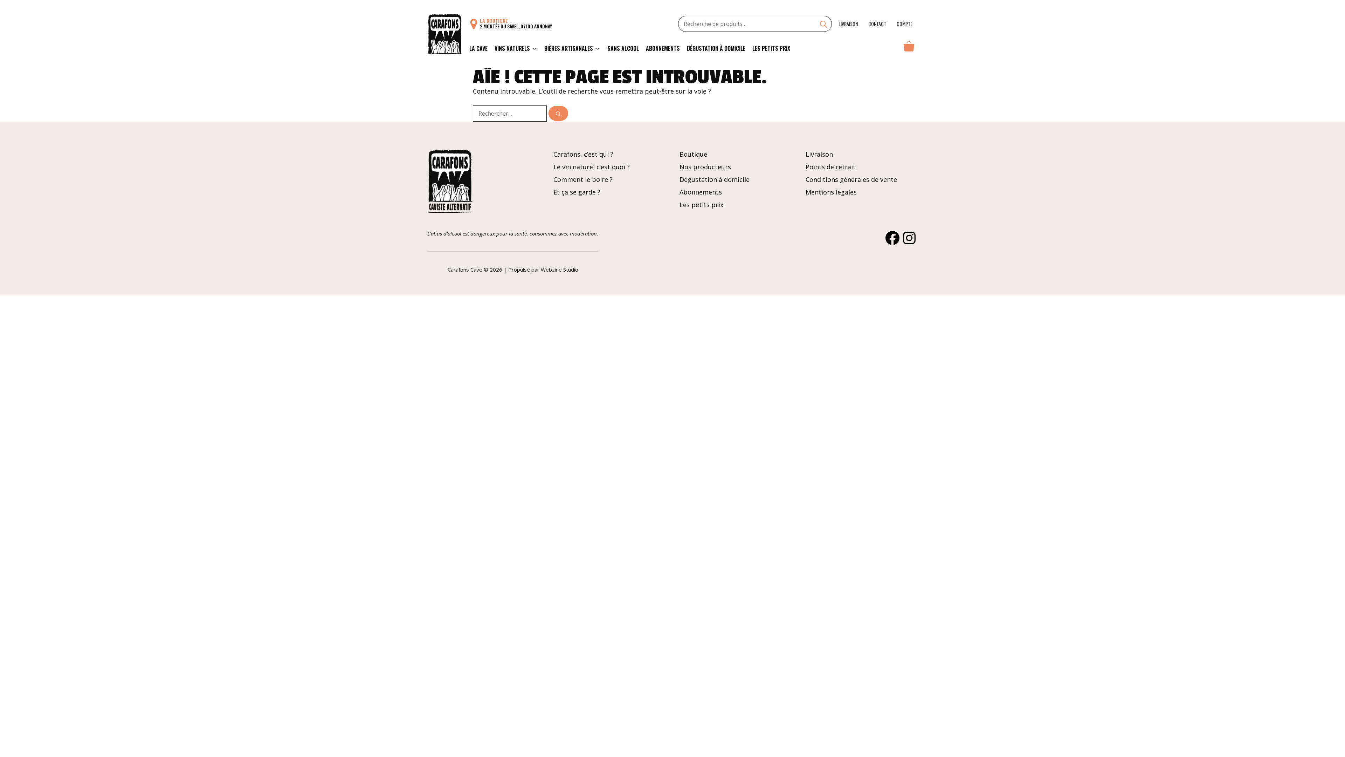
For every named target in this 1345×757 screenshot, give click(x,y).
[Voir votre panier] (909, 48)
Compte (904, 23)
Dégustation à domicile (716, 48)
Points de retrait (831, 167)
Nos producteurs (705, 167)
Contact (877, 23)
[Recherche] (823, 25)
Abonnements (663, 48)
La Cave (478, 48)
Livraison (848, 23)
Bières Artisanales (568, 48)
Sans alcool (623, 48)
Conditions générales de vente (851, 179)
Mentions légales (831, 192)
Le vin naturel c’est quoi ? (591, 167)
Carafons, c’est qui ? (583, 154)
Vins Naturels (512, 48)
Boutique (693, 154)
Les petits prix (771, 48)
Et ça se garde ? (576, 192)
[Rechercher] (558, 113)
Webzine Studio (559, 269)
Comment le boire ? (583, 179)
